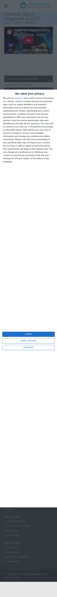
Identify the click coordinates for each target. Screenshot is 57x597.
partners (19, 98)
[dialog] (28, 299)
